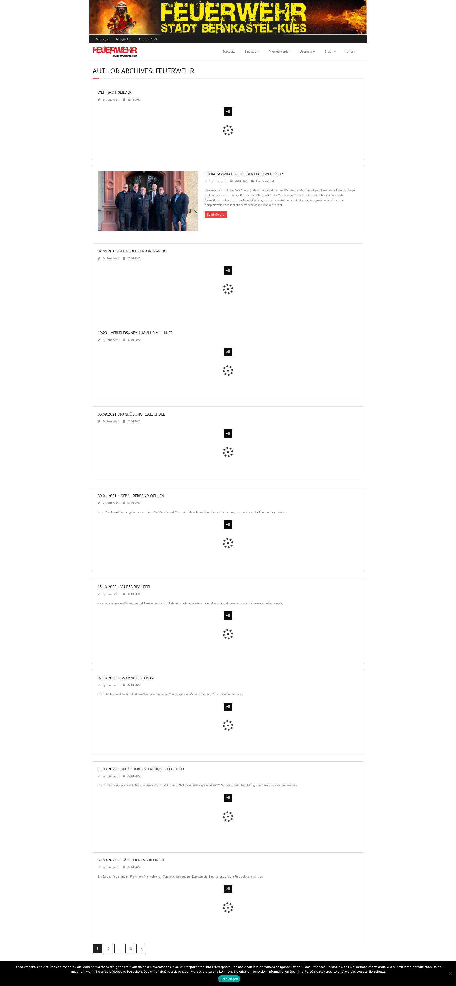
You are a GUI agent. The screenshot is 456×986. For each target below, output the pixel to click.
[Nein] (450, 973)
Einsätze (250, 51)
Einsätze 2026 (148, 39)
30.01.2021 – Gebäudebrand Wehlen (131, 495)
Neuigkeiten (124, 39)
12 (130, 949)
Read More (214, 215)
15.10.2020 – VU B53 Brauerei (124, 586)
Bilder (328, 51)
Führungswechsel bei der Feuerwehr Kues (244, 173)
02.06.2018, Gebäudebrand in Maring (132, 251)
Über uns (306, 51)
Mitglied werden (279, 51)
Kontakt (350, 51)
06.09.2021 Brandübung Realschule (131, 414)
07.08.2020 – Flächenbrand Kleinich (131, 860)
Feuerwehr (112, 99)
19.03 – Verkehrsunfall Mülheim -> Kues (135, 332)
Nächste (141, 948)
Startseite (102, 39)
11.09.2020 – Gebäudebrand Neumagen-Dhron (141, 769)
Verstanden (229, 979)
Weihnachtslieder (114, 92)
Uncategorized (265, 181)
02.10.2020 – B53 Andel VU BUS (125, 677)
